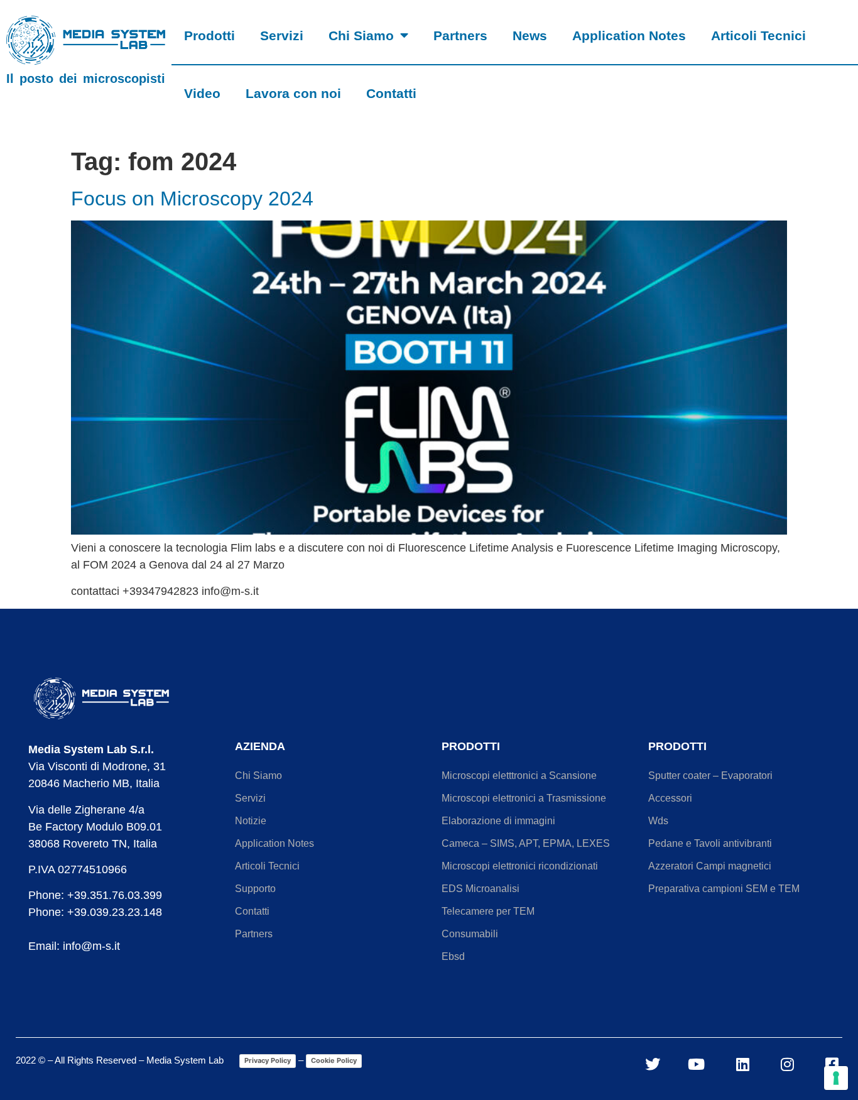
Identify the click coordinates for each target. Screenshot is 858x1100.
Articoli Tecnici (758, 35)
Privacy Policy (267, 1060)
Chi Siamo (361, 35)
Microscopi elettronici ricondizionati (520, 866)
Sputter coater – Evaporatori (710, 775)
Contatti (391, 93)
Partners (460, 35)
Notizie (250, 820)
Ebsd (453, 956)
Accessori (670, 798)
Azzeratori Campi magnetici (709, 866)
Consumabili (470, 933)
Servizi (281, 35)
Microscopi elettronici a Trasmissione (524, 798)
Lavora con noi (293, 93)
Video (202, 93)
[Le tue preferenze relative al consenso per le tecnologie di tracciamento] (836, 1078)
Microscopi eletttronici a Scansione (519, 775)
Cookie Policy (334, 1060)
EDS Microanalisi (480, 888)
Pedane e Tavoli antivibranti (710, 843)
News (530, 35)
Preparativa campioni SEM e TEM (724, 888)
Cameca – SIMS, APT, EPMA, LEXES (526, 843)
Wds (658, 820)
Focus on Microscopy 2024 (192, 198)
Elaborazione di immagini (498, 820)
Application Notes (629, 35)
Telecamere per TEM (488, 911)
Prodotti (209, 35)
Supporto (255, 888)
